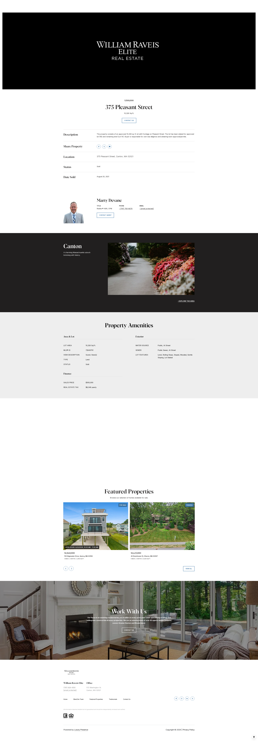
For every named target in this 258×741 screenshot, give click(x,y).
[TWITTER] (192, 699)
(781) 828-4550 (69, 688)
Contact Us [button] (129, 120)
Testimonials (113, 699)
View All (189, 568)
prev (65, 568)
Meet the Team (78, 699)
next (71, 568)
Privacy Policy (189, 730)
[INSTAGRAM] (182, 699)
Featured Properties (96, 699)
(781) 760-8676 (126, 209)
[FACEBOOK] (176, 699)
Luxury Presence (81, 730)
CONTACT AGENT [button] (105, 215)
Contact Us (126, 699)
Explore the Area (187, 301)
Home (65, 699)
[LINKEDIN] (187, 699)
